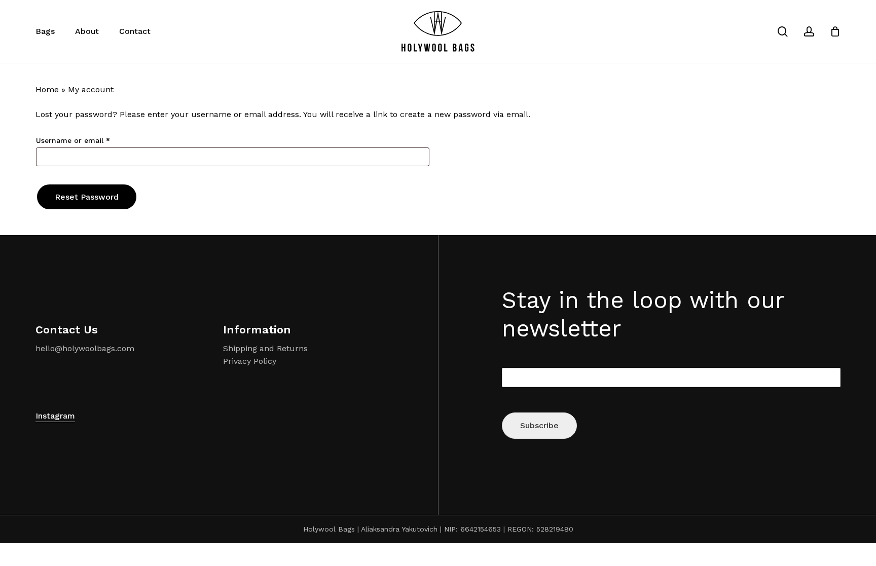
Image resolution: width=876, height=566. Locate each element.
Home (47, 89)
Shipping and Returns (265, 348)
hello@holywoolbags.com (84, 348)
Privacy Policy (249, 361)
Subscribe (539, 425)
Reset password (87, 197)
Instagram (55, 416)
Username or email (88, 140)
